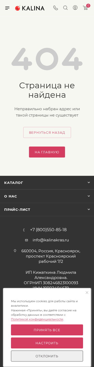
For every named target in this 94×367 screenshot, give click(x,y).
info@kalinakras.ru (51, 239)
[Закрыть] (87, 293)
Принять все (47, 330)
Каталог (13, 182)
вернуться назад (47, 133)
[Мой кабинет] (75, 8)
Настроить (47, 343)
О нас (10, 196)
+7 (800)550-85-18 (48, 230)
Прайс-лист (17, 209)
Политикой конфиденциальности (37, 319)
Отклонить (47, 356)
